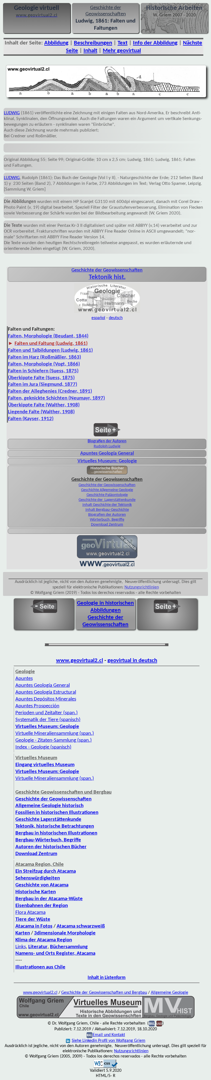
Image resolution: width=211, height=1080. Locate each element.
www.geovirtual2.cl (79, 660)
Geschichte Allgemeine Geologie (107, 490)
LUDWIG (12, 113)
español (98, 318)
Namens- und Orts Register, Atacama (55, 953)
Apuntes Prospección (37, 706)
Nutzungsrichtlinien (141, 587)
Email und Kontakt (109, 1035)
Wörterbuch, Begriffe (107, 520)
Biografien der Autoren (107, 441)
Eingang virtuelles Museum (44, 765)
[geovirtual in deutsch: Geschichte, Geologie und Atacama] (107, 558)
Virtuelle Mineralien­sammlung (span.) (54, 733)
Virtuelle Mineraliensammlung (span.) (54, 778)
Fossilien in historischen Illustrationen (56, 812)
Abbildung (56, 43)
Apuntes (24, 678)
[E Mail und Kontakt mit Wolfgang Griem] (89, 1035)
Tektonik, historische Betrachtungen (54, 826)
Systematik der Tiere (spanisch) (47, 719)
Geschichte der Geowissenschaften (107, 485)
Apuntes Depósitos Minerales (45, 699)
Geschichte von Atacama (41, 885)
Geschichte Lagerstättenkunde (48, 819)
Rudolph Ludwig (107, 446)
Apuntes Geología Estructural (45, 692)
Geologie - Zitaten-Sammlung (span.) (53, 740)
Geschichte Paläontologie (107, 495)
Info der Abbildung (155, 43)
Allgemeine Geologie (169, 992)
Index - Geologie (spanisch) (43, 747)
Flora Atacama (30, 912)
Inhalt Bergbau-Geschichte (107, 510)
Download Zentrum (107, 525)
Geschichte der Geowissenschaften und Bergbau (104, 992)
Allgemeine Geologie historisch (49, 805)
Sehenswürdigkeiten (37, 878)
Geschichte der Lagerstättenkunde (107, 500)
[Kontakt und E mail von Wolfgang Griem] (152, 1023)
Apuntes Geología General (42, 685)
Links (20, 947)
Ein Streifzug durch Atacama (45, 871)
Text (122, 43)
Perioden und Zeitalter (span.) (46, 713)
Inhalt (90, 51)
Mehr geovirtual (122, 51)
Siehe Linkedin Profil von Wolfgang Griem (108, 1041)
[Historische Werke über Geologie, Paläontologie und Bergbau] (107, 473)
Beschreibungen (93, 43)
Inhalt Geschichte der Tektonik (107, 505)
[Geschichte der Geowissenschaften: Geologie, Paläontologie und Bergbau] (107, 312)
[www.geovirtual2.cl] (107, 566)
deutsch (116, 318)
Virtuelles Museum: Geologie (107, 461)
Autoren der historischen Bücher (51, 847)
